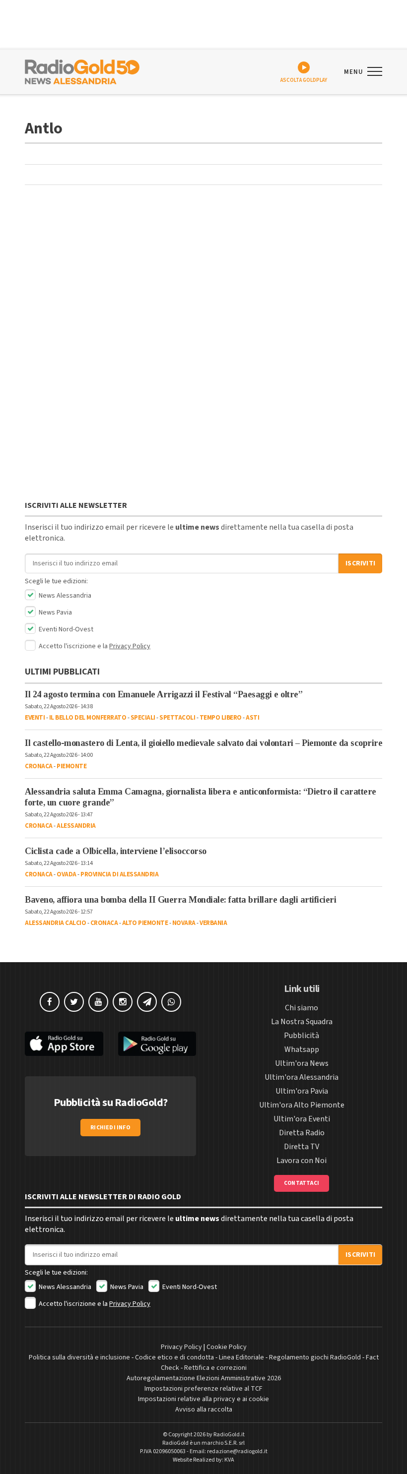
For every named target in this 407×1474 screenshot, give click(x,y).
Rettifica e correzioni (215, 1368)
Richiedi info (110, 1127)
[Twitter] (74, 1002)
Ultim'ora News (302, 1063)
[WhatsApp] (171, 1002)
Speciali (143, 717)
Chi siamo (301, 1007)
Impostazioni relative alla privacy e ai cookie (203, 1399)
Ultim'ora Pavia (301, 1091)
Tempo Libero (221, 717)
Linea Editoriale (241, 1357)
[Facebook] (50, 1002)
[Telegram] (147, 1002)
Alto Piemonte (145, 923)
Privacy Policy (129, 646)
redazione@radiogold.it (237, 1451)
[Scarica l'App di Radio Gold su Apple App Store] (64, 1044)
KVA (229, 1460)
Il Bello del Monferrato (88, 717)
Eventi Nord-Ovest (65, 629)
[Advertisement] (203, 267)
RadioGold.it (229, 1434)
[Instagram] (123, 1002)
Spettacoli (177, 717)
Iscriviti (360, 563)
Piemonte (71, 766)
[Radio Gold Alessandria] (82, 70)
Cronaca (39, 766)
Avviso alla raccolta (203, 1409)
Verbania (213, 923)
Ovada (66, 874)
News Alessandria (64, 596)
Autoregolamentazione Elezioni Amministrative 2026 (204, 1378)
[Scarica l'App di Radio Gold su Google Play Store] (157, 1044)
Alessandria (76, 825)
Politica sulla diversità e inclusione (79, 1357)
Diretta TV (301, 1146)
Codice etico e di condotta (174, 1357)
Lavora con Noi (301, 1160)
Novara (184, 923)
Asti (252, 717)
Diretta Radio (302, 1132)
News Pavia (54, 612)
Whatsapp (301, 1049)
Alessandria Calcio (55, 923)
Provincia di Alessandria (119, 874)
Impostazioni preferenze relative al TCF (203, 1389)
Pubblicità (301, 1035)
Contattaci (301, 1183)
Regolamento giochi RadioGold (315, 1357)
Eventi (35, 717)
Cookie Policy (226, 1347)
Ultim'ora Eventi (301, 1118)
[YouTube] (98, 1002)
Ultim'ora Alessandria (302, 1077)
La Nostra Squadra (302, 1021)
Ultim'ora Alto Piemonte (301, 1105)
